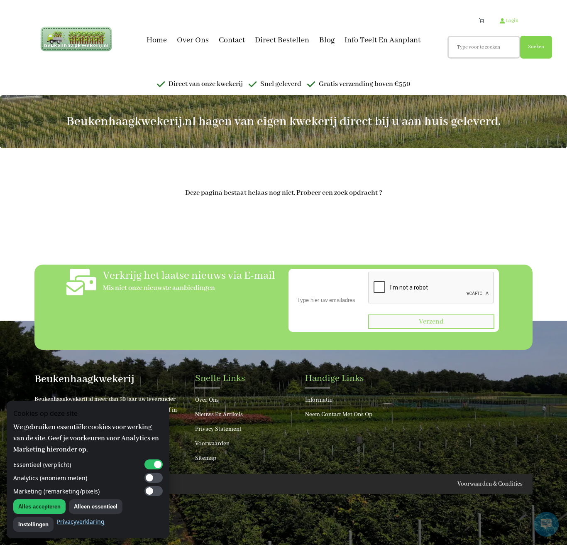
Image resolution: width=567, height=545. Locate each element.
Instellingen (33, 524)
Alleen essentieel (95, 506)
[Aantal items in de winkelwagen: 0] (481, 21)
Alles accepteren (39, 506)
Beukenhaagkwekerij (84, 379)
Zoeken (536, 47)
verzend (431, 321)
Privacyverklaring (81, 521)
